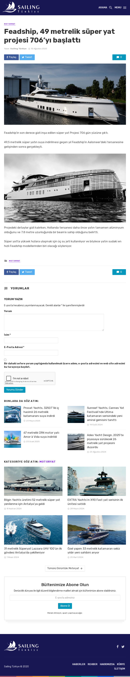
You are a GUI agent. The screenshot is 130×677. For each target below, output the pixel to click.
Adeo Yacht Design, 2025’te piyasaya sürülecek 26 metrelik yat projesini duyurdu (105, 441)
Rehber (93, 664)
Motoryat (9, 24)
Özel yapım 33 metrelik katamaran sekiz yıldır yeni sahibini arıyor (94, 550)
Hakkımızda (107, 664)
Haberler (78, 664)
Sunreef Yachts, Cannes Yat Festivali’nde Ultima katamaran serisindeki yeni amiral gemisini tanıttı (105, 414)
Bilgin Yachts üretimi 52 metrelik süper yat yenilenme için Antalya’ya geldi (32, 502)
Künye (121, 664)
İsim (7, 334)
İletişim (119, 668)
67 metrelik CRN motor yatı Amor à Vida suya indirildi (41, 434)
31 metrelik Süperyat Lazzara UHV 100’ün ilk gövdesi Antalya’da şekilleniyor (33, 550)
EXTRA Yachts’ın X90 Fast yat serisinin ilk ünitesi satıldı (95, 502)
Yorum (8, 311)
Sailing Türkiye (18, 48)
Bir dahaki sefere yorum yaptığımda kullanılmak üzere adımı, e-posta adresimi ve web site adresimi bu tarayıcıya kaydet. (64, 365)
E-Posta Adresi (14, 347)
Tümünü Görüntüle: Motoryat (63, 568)
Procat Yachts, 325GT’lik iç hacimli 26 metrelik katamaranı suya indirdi (41, 412)
